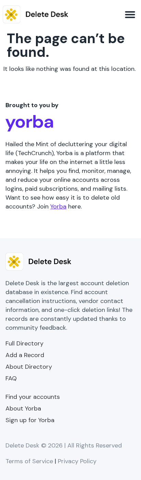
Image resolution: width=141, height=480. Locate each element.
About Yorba (23, 408)
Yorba (58, 206)
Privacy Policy (77, 461)
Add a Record (24, 355)
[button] (130, 14)
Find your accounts (32, 397)
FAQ (11, 378)
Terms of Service (29, 461)
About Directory (28, 367)
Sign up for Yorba (29, 420)
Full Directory (24, 343)
